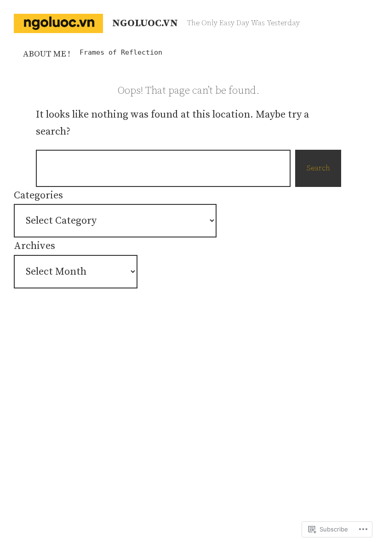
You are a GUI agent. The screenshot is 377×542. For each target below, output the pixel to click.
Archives (34, 246)
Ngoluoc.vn (145, 23)
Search (318, 168)
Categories (38, 195)
